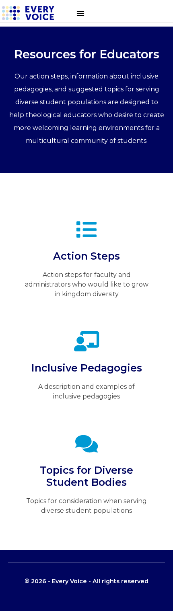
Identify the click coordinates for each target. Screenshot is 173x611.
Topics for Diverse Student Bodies (86, 476)
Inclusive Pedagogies (86, 368)
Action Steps (86, 256)
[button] (80, 13)
